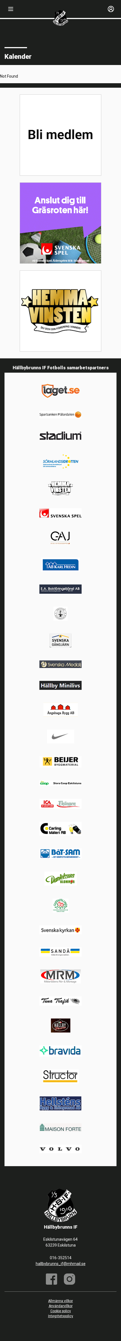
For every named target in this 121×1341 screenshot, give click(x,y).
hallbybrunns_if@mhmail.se (61, 1263)
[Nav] (11, 9)
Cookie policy (60, 1311)
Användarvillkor (61, 1306)
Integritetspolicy (60, 1316)
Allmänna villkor (60, 1301)
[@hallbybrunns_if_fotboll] (69, 1279)
